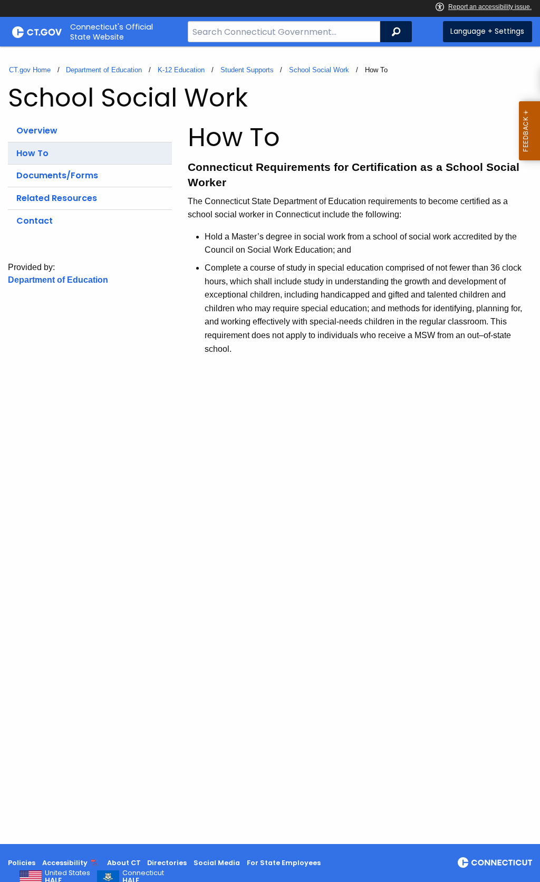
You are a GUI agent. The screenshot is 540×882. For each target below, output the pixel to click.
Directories (167, 862)
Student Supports (247, 70)
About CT (124, 862)
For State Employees (284, 862)
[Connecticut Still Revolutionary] (495, 862)
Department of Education (104, 70)
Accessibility (65, 862)
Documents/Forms (57, 175)
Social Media (217, 862)
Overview (36, 130)
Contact (34, 221)
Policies (21, 862)
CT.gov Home (30, 70)
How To (32, 153)
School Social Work (319, 70)
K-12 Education (181, 70)
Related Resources (56, 198)
